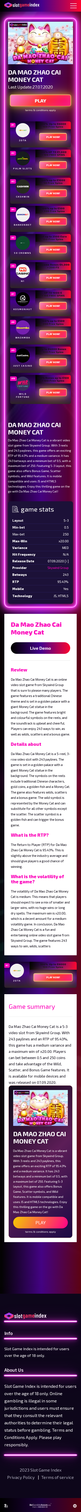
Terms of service (57, 1477)
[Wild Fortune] (23, 383)
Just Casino (22, 365)
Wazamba (22, 337)
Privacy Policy (21, 1477)
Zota (23, 140)
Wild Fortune (23, 395)
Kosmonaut (22, 309)
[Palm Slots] (23, 158)
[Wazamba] (23, 327)
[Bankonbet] (23, 215)
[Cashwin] (23, 186)
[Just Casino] (23, 356)
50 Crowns (22, 253)
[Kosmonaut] (23, 299)
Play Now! (53, 137)
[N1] (23, 271)
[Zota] (23, 130)
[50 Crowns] (23, 242)
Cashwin (23, 196)
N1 (22, 281)
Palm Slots (22, 168)
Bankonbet (23, 224)
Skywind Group (58, 568)
